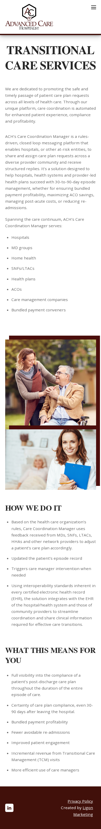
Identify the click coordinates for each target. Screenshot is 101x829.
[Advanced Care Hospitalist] (29, 27)
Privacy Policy (80, 801)
